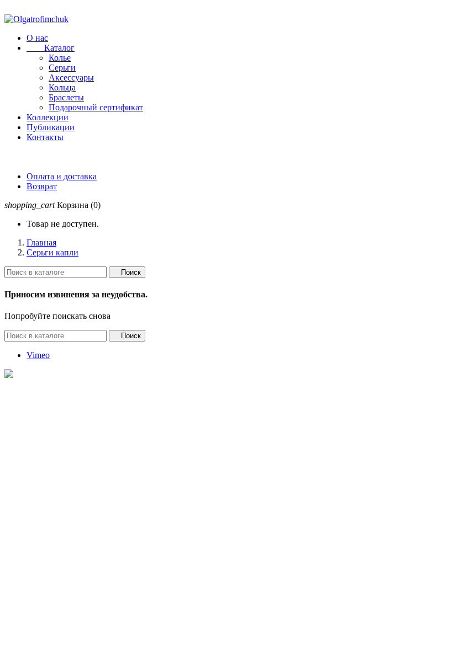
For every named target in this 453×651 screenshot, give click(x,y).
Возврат (42, 186)
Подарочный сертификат (96, 107)
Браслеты (66, 97)
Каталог (51, 47)
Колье (60, 57)
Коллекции (48, 117)
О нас (37, 37)
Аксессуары (71, 77)
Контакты (45, 137)
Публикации (51, 127)
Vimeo (38, 355)
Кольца (62, 87)
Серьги (62, 67)
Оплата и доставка (62, 176)
